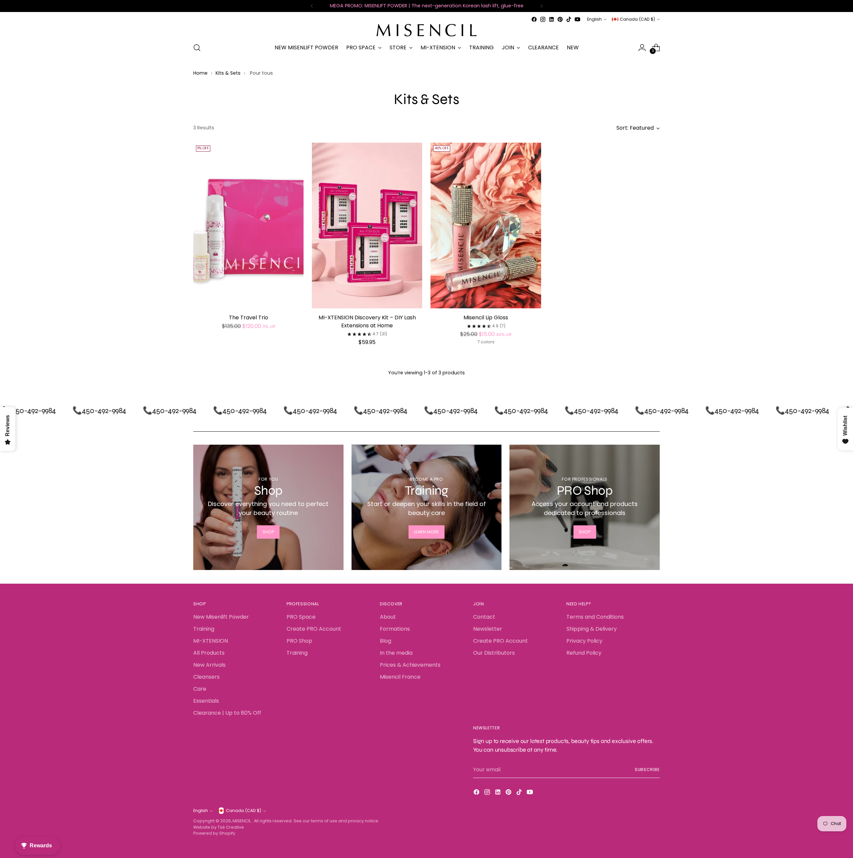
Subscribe (647, 769)
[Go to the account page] (642, 47)
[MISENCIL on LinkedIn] (551, 19)
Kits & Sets (228, 73)
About (388, 617)
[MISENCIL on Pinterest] (560, 19)
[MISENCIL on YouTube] (577, 19)
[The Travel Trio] (248, 225)
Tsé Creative (231, 827)
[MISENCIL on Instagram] (543, 19)
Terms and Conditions (595, 617)
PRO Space (301, 617)
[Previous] (312, 6)
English (594, 19)
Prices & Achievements (410, 665)
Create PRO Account (314, 629)
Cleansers (206, 677)
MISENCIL (242, 821)
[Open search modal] (197, 47)
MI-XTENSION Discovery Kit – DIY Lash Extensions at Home (367, 321)
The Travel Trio (248, 317)
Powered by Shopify (214, 833)
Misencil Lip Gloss (485, 317)
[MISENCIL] (426, 30)
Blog (385, 641)
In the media (396, 653)
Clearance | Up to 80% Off (227, 713)
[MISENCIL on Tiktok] (569, 19)
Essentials (206, 701)
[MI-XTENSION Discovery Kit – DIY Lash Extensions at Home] (367, 225)
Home (200, 73)
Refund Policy (583, 653)
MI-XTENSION (210, 641)
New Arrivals (209, 665)
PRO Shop (299, 641)
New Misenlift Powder (221, 617)
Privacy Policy (584, 641)
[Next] (541, 6)
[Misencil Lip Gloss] (485, 225)
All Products (209, 653)
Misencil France (400, 677)
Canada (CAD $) (637, 19)
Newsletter (487, 629)
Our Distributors (494, 653)
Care (199, 689)
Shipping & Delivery (591, 629)
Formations (395, 629)
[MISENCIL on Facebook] (534, 19)
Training (203, 629)
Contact (484, 617)
